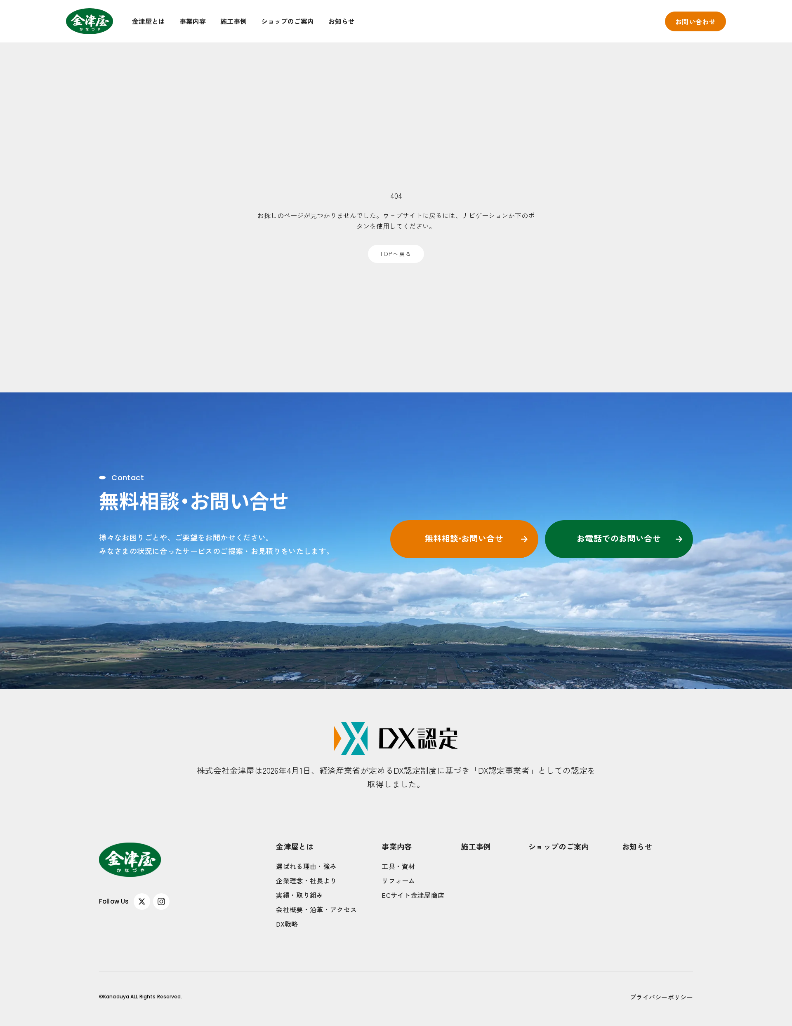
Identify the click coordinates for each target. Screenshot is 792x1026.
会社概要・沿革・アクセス (316, 909)
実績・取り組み (299, 895)
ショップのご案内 (287, 21)
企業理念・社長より (306, 880)
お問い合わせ (695, 21)
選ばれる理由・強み (306, 866)
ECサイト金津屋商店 (413, 895)
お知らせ (341, 21)
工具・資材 (398, 866)
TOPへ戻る (396, 254)
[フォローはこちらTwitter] (141, 901)
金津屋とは (148, 21)
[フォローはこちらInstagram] (161, 901)
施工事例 (233, 21)
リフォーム (398, 880)
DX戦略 (287, 924)
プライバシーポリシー (661, 997)
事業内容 (192, 21)
